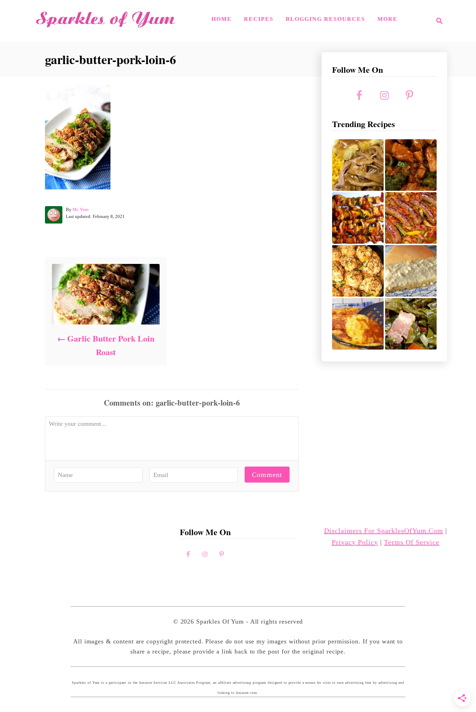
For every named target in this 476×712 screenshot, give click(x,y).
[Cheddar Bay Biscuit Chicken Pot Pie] (358, 271)
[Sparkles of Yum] (105, 20)
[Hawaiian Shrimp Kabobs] (358, 218)
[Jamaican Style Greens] (411, 324)
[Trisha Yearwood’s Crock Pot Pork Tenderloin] (358, 165)
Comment (267, 474)
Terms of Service (411, 542)
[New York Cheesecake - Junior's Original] (411, 271)
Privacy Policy (355, 542)
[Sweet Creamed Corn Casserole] (358, 324)
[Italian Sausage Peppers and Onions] (411, 218)
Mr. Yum (80, 209)
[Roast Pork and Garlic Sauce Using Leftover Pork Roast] (411, 165)
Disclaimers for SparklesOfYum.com (383, 530)
